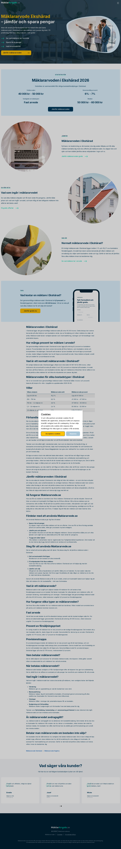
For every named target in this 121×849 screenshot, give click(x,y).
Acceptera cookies (53, 434)
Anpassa (73, 434)
